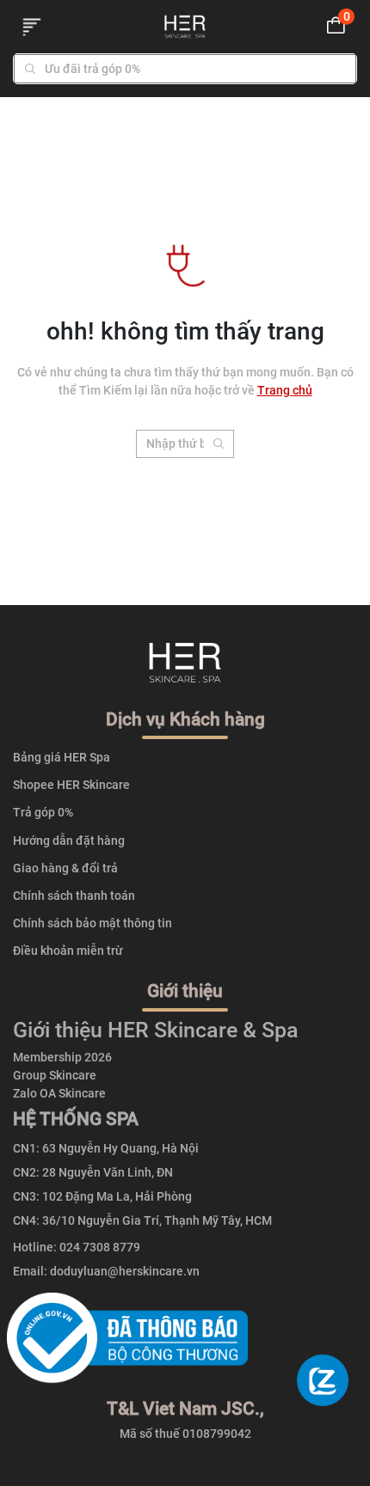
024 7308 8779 (99, 1247)
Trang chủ (284, 390)
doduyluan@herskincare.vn (125, 1271)
